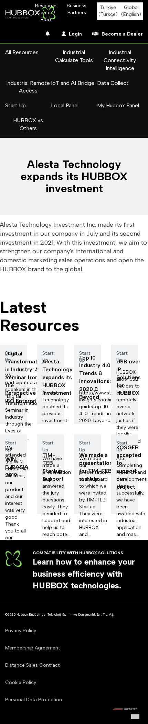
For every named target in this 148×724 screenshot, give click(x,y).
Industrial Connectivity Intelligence (120, 60)
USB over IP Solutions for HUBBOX (128, 377)
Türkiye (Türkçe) (108, 10)
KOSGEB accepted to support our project (128, 467)
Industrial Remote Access (28, 87)
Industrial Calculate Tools (74, 56)
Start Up (15, 105)
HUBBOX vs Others (28, 124)
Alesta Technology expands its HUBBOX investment (57, 377)
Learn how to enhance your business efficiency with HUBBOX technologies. (84, 573)
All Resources (22, 52)
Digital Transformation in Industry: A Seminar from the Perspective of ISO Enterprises (25, 377)
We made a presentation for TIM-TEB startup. (96, 467)
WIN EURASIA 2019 (17, 467)
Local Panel (64, 105)
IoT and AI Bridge (72, 83)
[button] (135, 716)
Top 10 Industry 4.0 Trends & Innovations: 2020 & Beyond (95, 377)
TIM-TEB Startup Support (53, 467)
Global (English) (131, 10)
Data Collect (113, 83)
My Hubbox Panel (118, 105)
